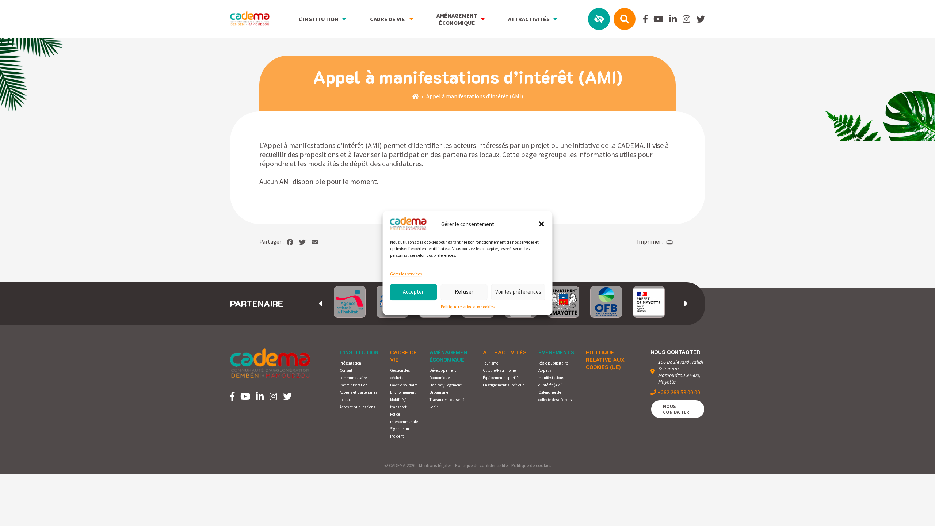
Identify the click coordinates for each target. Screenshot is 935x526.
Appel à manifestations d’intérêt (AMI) (551, 378)
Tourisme (490, 363)
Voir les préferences (518, 291)
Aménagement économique (450, 356)
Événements (556, 352)
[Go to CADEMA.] (415, 96)
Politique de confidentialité (481, 465)
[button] (541, 224)
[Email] (314, 242)
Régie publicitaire (553, 363)
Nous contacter (676, 409)
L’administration (353, 385)
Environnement (403, 392)
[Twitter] (302, 242)
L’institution (359, 352)
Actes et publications (357, 406)
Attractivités (505, 352)
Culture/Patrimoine (499, 370)
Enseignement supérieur (503, 385)
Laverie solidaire (403, 385)
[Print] (669, 242)
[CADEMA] (250, 19)
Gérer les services (406, 274)
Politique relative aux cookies (468, 306)
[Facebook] (290, 242)
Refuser (464, 291)
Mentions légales (435, 465)
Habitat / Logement (446, 385)
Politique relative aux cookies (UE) (605, 359)
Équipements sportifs (501, 377)
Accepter (413, 291)
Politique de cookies (531, 465)
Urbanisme (439, 392)
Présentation (350, 363)
